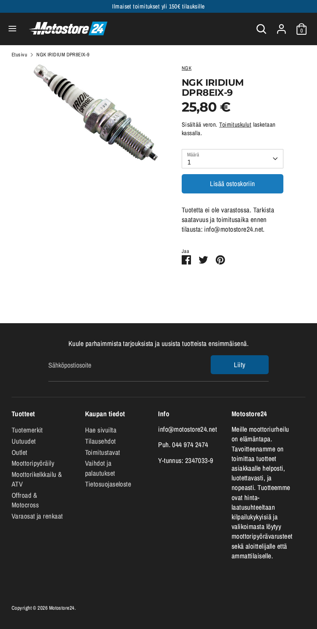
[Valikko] (12, 29)
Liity (239, 365)
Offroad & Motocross (25, 500)
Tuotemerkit (27, 430)
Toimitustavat (102, 452)
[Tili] (281, 26)
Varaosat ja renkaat (37, 516)
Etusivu (19, 54)
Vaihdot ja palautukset (100, 468)
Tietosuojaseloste (108, 484)
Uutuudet (24, 441)
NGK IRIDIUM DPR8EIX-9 (62, 54)
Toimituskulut (235, 124)
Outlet (19, 452)
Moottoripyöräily (33, 463)
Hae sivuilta (100, 430)
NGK (186, 67)
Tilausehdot (100, 441)
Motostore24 (62, 607)
